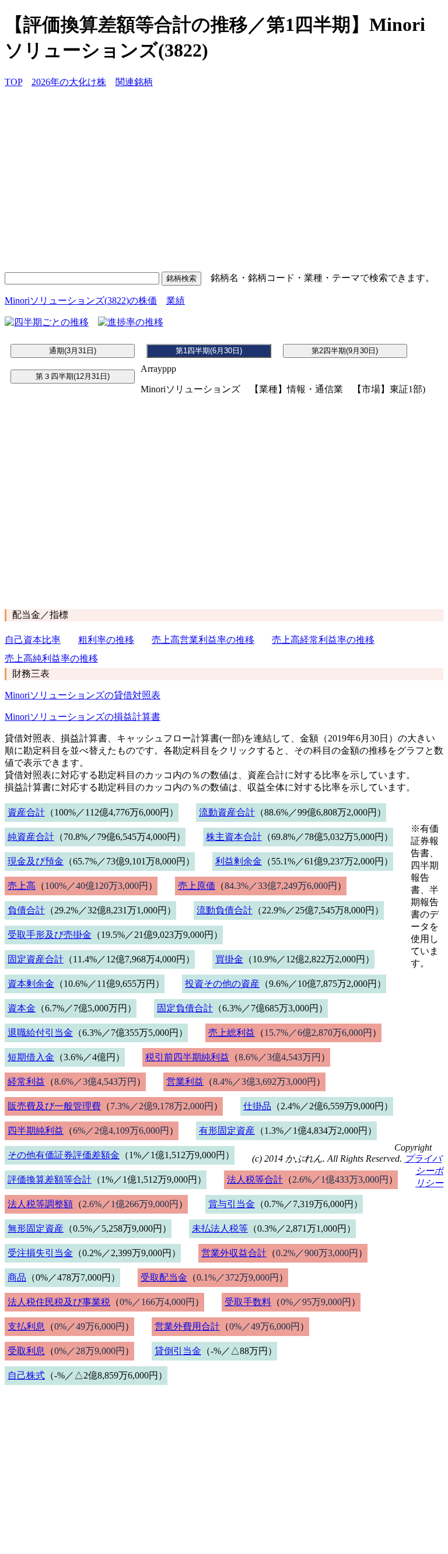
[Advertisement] (224, 179)
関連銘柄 (134, 82)
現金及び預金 (36, 861)
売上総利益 (231, 1033)
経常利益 (26, 1082)
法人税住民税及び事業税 (59, 1302)
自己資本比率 (33, 640)
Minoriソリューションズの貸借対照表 (82, 695)
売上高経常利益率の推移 (323, 640)
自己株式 (26, 1375)
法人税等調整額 (40, 1204)
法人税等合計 (255, 1179)
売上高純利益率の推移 (51, 658)
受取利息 (26, 1351)
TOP (13, 82)
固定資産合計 (36, 959)
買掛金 (229, 959)
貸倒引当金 (178, 1351)
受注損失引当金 (40, 1253)
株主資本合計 (234, 837)
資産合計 (26, 812)
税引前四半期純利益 (187, 1057)
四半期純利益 (36, 1130)
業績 (175, 300)
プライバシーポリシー (423, 1171)
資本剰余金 (31, 984)
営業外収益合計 (234, 1253)
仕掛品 (257, 1106)
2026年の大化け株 (69, 82)
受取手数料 (248, 1302)
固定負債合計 (185, 1008)
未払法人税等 (220, 1228)
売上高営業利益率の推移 (203, 640)
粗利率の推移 (106, 640)
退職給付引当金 (40, 1033)
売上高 (22, 886)
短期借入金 (31, 1057)
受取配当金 (164, 1277)
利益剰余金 (238, 861)
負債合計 (26, 910)
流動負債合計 (225, 910)
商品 (17, 1277)
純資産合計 (31, 837)
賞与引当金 (231, 1204)
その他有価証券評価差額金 (64, 1155)
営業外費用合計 (187, 1326)
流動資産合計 (227, 812)
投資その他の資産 (222, 984)
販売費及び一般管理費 (54, 1106)
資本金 (22, 1008)
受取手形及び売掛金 (50, 935)
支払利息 (26, 1326)
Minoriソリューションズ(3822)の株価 (81, 300)
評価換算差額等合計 (50, 1179)
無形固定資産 (36, 1228)
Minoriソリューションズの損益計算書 (82, 717)
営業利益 (185, 1082)
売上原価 (196, 886)
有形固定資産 (227, 1130)
